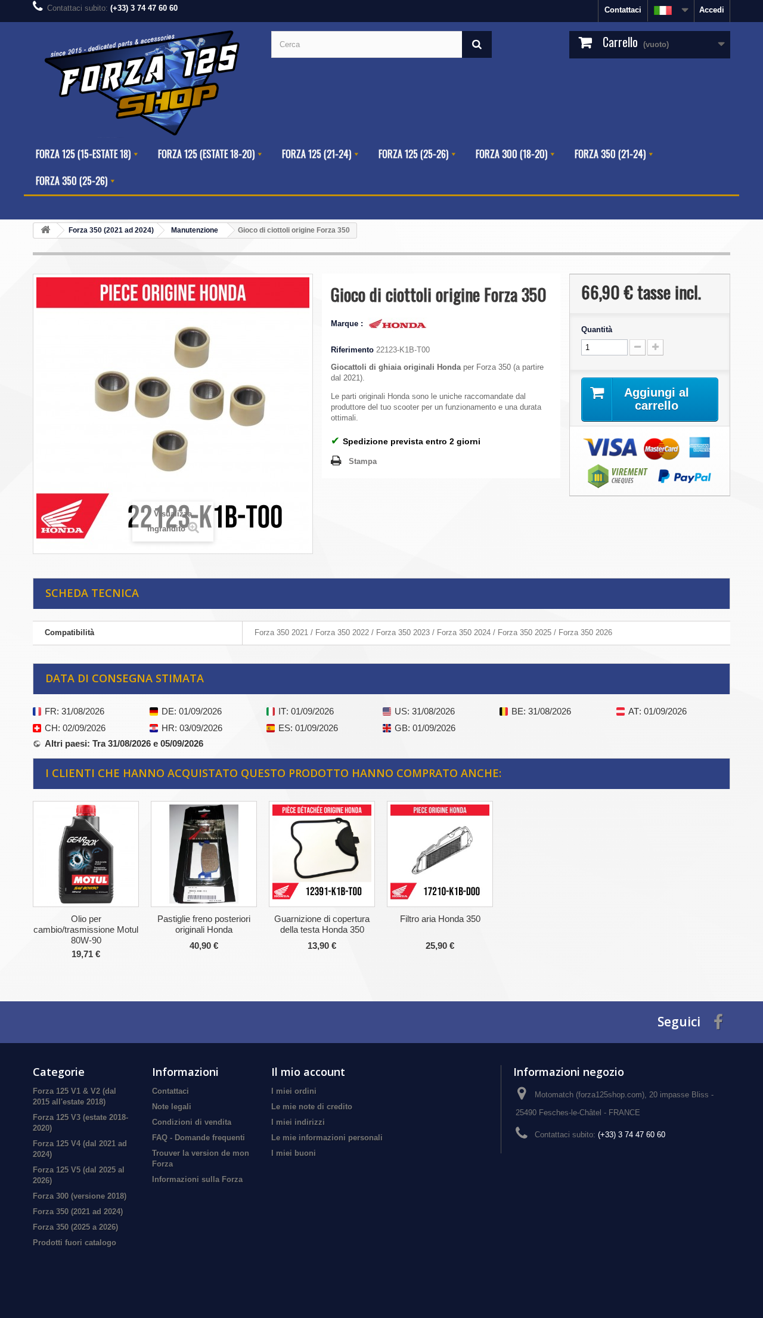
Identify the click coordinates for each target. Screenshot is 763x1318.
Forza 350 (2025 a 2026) (75, 1227)
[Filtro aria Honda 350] (440, 854)
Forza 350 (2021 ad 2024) (78, 1211)
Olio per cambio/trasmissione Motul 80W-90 (85, 929)
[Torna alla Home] (45, 230)
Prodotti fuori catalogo (74, 1242)
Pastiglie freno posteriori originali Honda (203, 924)
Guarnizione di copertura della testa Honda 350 (322, 924)
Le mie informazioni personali (327, 1137)
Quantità (596, 329)
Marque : (348, 323)
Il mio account (308, 1072)
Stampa (363, 461)
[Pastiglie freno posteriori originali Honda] (204, 854)
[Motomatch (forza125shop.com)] (143, 81)
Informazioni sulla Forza (197, 1179)
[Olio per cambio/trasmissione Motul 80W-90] (86, 854)
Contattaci (622, 9)
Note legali (171, 1106)
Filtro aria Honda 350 (440, 919)
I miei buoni (293, 1153)
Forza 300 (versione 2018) (79, 1196)
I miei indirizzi (298, 1122)
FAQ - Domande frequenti (198, 1137)
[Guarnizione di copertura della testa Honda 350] (322, 854)
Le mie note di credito (311, 1106)
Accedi (711, 9)
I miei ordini (294, 1091)
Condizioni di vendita (191, 1122)
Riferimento (352, 349)
